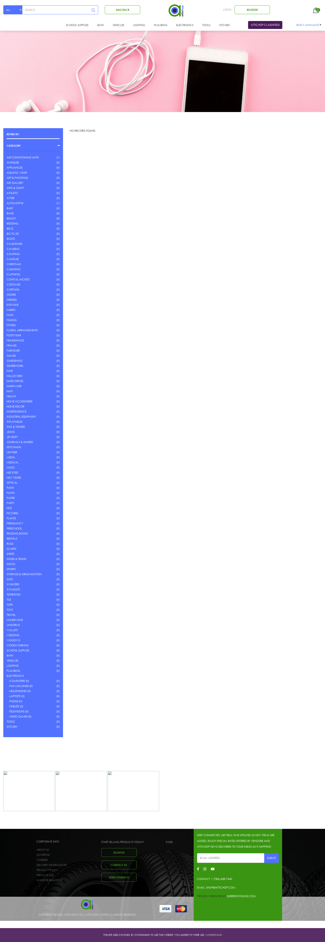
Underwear (15, 620)
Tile (9, 599)
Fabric (11, 310)
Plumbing (160, 25)
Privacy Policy (47, 870)
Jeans (11, 432)
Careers (42, 860)
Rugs (10, 544)
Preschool (14, 528)
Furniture (13, 350)
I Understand (213, 935)
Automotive (15, 203)
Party (10, 503)
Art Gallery (15, 183)
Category (14, 145)
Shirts (10, 554)
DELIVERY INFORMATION (51, 865)
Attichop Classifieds (265, 25)
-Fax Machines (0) (20, 686)
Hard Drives (15, 381)
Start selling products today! (122, 842)
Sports (11, 569)
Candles (13, 259)
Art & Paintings (17, 178)
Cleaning (13, 269)
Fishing (12, 320)
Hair (10, 371)
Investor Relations (49, 880)
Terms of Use (45, 875)
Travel (11, 615)
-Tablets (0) (15, 706)
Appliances (15, 167)
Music (11, 467)
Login (227, 9)
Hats (10, 391)
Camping (13, 254)
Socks (11, 564)
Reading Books (17, 533)
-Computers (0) (18, 681)
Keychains (14, 447)
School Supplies (77, 25)
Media (11, 457)
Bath (100, 25)
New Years (14, 478)
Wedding (13, 635)
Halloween (15, 376)
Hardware (14, 386)
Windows (13, 640)
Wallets (12, 630)
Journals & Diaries (20, 442)
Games (11, 356)
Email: (216, 887)
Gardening (15, 361)
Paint (10, 488)
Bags (10, 213)
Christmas (14, 264)
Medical (13, 462)
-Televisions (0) (18, 711)
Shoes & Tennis (16, 559)
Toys (10, 610)
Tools (206, 25)
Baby (10, 208)
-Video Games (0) (19, 716)
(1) (58, 157)
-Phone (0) (14, 701)
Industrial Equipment (21, 417)
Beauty (11, 218)
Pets (9, 508)
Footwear (14, 335)
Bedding (12, 223)
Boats (11, 239)
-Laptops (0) (16, 696)
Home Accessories (19, 401)
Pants (11, 493)
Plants (11, 518)
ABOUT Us (42, 850)
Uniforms (13, 625)
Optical (12, 483)
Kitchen (224, 25)
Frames (12, 345)
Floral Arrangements (22, 330)
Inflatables (15, 422)
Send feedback (119, 877)
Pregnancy (15, 523)
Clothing (13, 274)
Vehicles (118, 25)
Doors (11, 295)
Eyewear (12, 305)
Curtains (13, 289)
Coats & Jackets (18, 279)
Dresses (12, 300)
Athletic (12, 193)
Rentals (12, 538)
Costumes (13, 284)
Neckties (12, 472)
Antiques (13, 162)
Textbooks (14, 594)
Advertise (43, 855)
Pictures (12, 513)
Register (252, 9)
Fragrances (15, 340)
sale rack (122, 9)
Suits (10, 579)
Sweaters (13, 584)
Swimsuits (13, 589)
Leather (12, 452)
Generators (15, 366)
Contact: (214, 879)
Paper (11, 498)
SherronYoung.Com (241, 896)
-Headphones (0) (19, 691)
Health (11, 396)
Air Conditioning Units (23, 157)
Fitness (11, 325)
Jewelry (12, 437)
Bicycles (13, 234)
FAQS (169, 842)
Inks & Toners (16, 427)
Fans (10, 315)
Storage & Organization (24, 574)
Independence (16, 411)
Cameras (13, 249)
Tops (10, 605)
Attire (10, 198)
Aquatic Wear (17, 173)
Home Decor (15, 406)
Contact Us (119, 865)
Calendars (14, 244)
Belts (10, 228)
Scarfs (11, 549)
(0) (58, 162)
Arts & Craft (15, 188)
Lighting (139, 25)
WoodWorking (18, 645)
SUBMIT (271, 858)
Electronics (184, 25)
